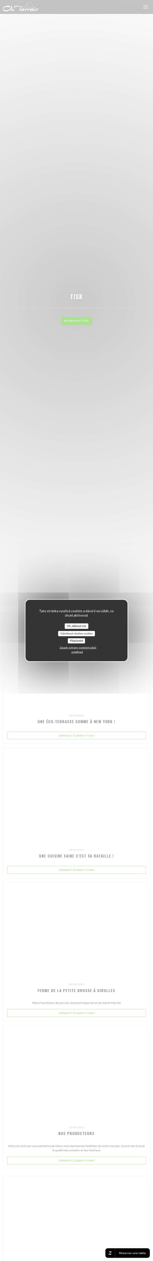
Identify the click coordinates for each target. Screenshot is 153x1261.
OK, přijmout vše (76, 626)
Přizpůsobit (76, 640)
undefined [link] (77, 652)
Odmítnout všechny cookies (76, 633)
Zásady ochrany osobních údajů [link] (78, 647)
